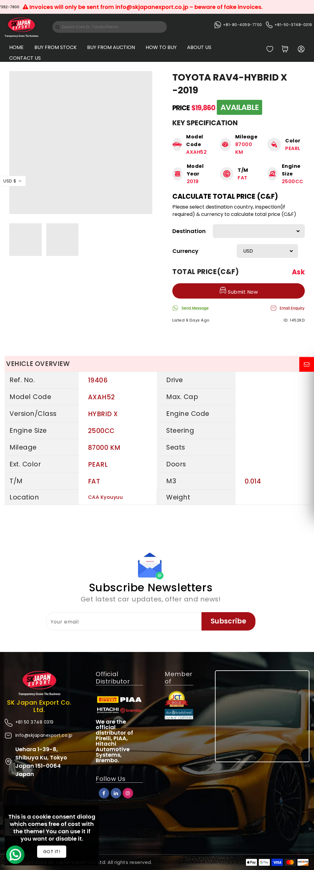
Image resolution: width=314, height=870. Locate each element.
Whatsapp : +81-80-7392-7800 (78, 6)
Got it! (51, 852)
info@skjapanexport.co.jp (44, 735)
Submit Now (242, 292)
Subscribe (228, 621)
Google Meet (21, 6)
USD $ (9, 181)
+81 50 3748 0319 (34, 722)
